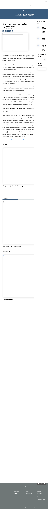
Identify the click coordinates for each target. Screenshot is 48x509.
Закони (26, 489)
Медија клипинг (16, 491)
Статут (38, 489)
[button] (46, 2)
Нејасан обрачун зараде (44, 39)
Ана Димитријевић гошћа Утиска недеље (14, 186)
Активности (16, 493)
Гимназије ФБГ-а (40, 493)
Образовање (27, 491)
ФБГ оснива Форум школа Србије (12, 246)
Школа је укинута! (8, 299)
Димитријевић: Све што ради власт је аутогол (44, 48)
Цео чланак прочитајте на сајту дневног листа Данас (14, 139)
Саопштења (16, 489)
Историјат (39, 491)
